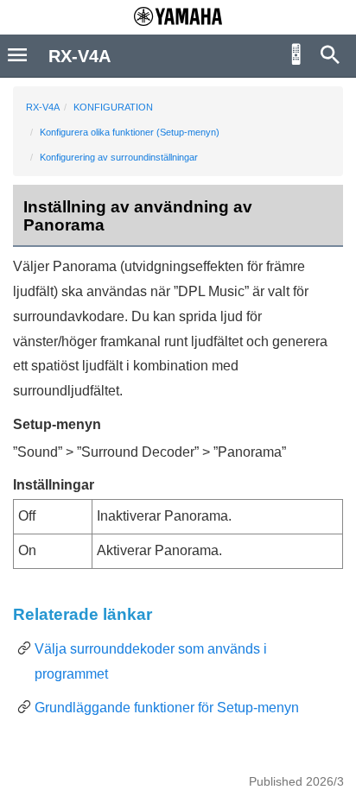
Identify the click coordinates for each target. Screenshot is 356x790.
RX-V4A (43, 107)
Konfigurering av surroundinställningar (119, 157)
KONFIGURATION (113, 107)
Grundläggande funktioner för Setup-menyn (167, 707)
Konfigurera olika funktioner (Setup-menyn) (129, 132)
